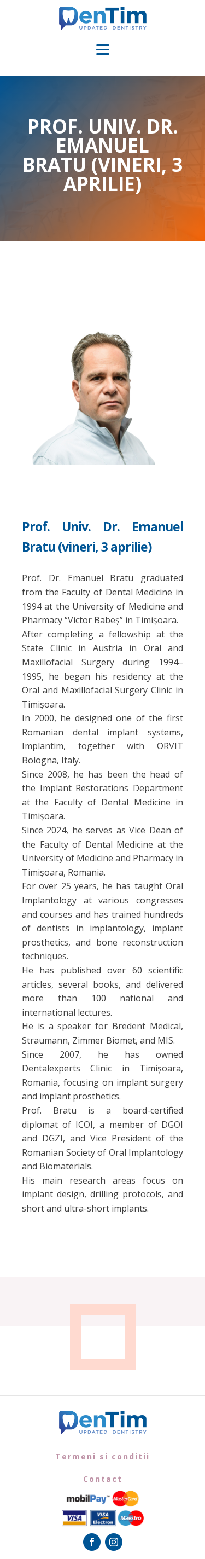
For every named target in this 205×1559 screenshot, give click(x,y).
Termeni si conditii (102, 1456)
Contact (102, 1479)
